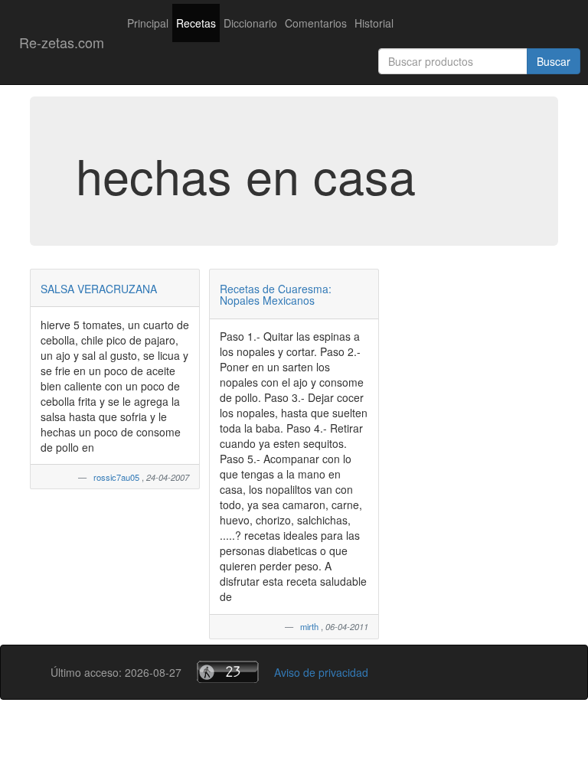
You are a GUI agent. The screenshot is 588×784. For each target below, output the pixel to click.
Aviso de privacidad (321, 672)
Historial (374, 23)
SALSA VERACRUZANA (99, 288)
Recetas (196, 23)
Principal (147, 23)
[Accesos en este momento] (228, 671)
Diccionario (250, 23)
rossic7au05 (117, 477)
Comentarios (316, 23)
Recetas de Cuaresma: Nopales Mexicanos (276, 294)
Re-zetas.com (61, 42)
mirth (310, 626)
